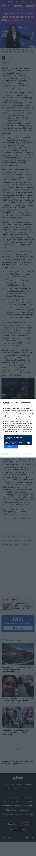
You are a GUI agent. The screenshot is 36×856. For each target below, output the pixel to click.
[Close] (32, 402)
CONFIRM (11, 446)
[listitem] (17, 438)
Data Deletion (6, 454)
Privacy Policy (29, 454)
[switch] (28, 443)
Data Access (18, 454)
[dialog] (18, 428)
